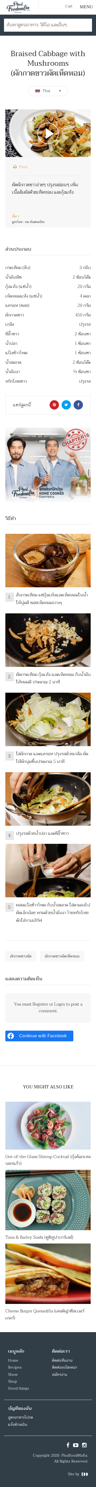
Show (13, 1375)
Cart (69, 6)
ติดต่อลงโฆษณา (64, 1367)
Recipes (15, 1367)
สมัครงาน (59, 1375)
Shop (12, 1381)
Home (13, 1360)
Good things (18, 1388)
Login (59, 1004)
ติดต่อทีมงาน (62, 1360)
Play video (48, 133)
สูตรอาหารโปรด (20, 1417)
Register (40, 1004)
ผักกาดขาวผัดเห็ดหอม (62, 956)
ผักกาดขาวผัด (20, 956)
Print (23, 166)
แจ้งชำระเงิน (17, 1425)
